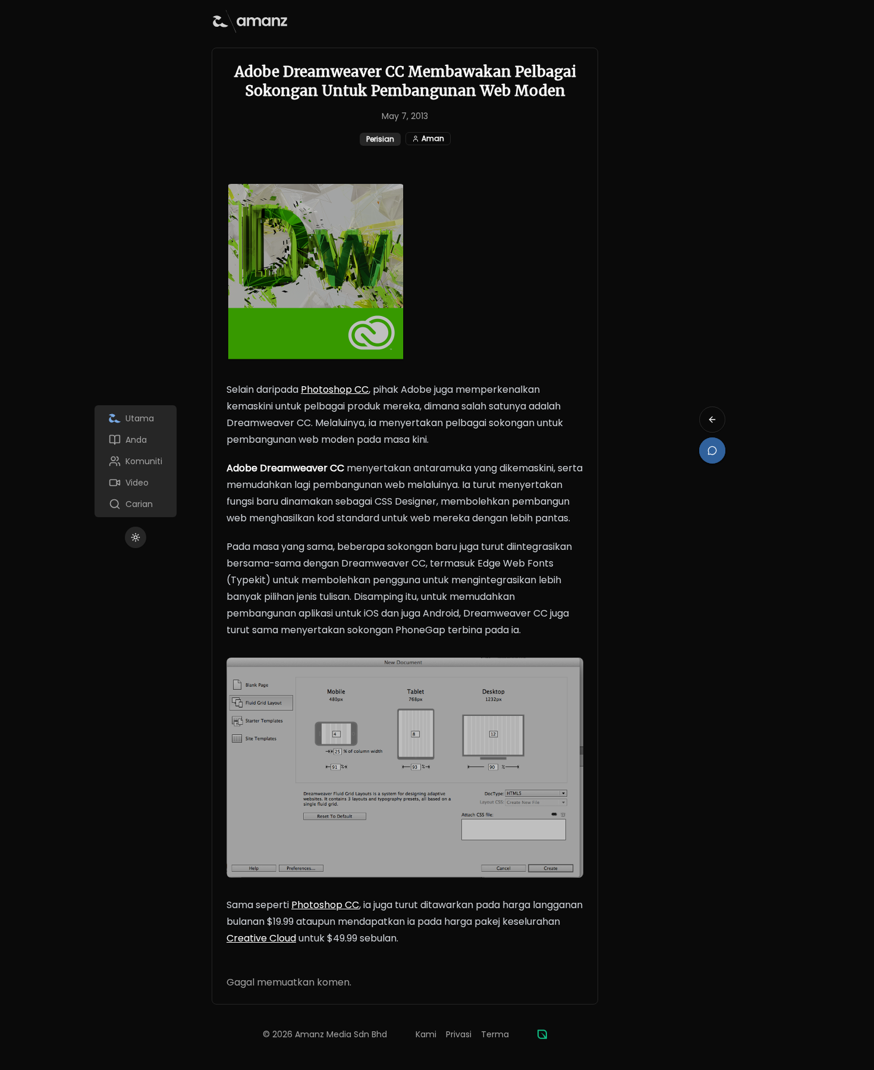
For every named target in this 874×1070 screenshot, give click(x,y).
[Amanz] (542, 1034)
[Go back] (712, 419)
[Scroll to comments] (712, 450)
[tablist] (136, 461)
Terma (495, 1034)
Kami (426, 1034)
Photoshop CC (335, 389)
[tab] (135, 418)
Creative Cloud (261, 938)
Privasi (458, 1034)
